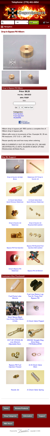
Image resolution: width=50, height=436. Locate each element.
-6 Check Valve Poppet (35, 321)
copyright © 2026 (25, 431)
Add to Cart (28, 107)
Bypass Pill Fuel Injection (15, 248)
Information (27, 416)
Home (6, 408)
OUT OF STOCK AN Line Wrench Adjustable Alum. (15, 342)
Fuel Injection (18, 116)
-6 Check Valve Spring (35, 390)
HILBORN (17, 118)
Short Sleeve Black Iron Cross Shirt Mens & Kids (15, 319)
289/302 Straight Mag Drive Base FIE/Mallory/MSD (35, 342)
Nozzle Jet (15, 390)
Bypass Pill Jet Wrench (35, 271)
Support (42, 416)
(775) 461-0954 (31, 2)
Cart (47, 22)
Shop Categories (10, 416)
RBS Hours (8, 424)
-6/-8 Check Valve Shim (35, 366)
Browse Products (21, 408)
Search (35, 22)
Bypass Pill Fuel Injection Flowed (15, 366)
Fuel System (18, 114)
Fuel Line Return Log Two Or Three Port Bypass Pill (35, 296)
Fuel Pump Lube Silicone (15, 297)
